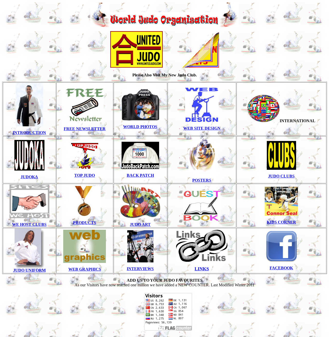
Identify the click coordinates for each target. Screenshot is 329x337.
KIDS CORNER (281, 222)
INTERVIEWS (140, 269)
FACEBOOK (281, 268)
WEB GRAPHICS (84, 269)
